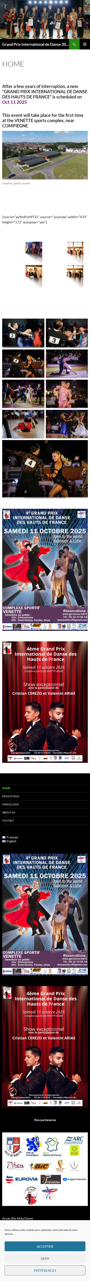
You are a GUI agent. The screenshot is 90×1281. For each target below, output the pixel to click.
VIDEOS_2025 (10, 804)
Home (6, 788)
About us (8, 812)
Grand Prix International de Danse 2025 (35, 44)
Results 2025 (10, 796)
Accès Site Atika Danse (17, 1218)
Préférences (45, 1270)
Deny (45, 1258)
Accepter (45, 1246)
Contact (8, 820)
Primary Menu (85, 44)
